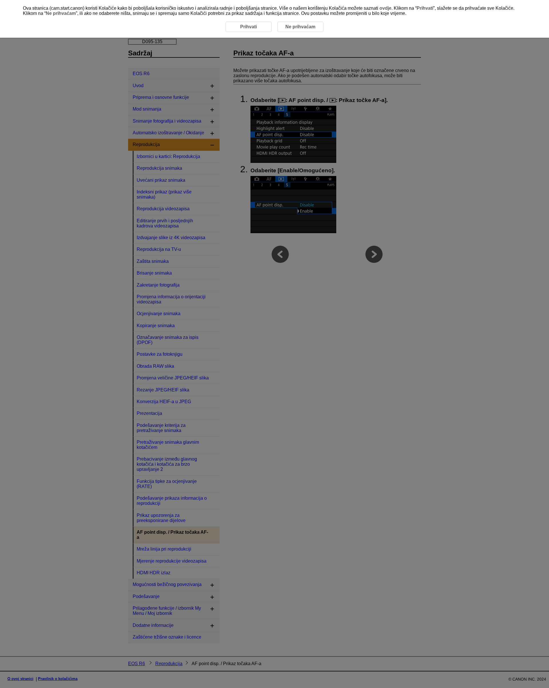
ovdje (385, 8)
